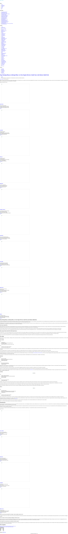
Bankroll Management (3, 30)
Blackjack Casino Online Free (4, 15)
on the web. (16, 398)
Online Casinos (3, 51)
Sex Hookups (2, 58)
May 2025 (2, 72)
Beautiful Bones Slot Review (4, 20)
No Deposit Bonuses (3, 50)
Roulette (2, 54)
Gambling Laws (3, 40)
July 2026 (2, 68)
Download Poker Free (3, 18)
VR (1, 65)
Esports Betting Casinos (4, 38)
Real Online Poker (3, 19)
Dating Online (3, 37)
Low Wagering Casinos (4, 48)
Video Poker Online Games (4, 22)
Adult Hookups (3, 27)
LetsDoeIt (1, 130)
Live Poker (2, 47)
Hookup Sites (2, 43)
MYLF (1, 314)
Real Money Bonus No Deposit (4, 21)
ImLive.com (1, 508)
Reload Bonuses (3, 53)
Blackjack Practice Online (4, 16)
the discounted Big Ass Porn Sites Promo (37, 352)
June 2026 (2, 69)
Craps (2, 36)
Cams (2, 32)
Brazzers (1, 156)
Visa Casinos (2, 64)
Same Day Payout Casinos (4, 55)
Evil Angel (1, 261)
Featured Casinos (3, 39)
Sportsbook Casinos (3, 61)
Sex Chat (2, 57)
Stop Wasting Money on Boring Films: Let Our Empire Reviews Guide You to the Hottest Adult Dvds (24, 75)
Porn (1, 52)
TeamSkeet (1, 235)
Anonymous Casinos (3, 29)
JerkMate (1, 482)
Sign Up (1, 108)
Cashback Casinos (3, 33)
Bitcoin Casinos (3, 31)
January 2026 (2, 70)
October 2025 (2, 71)
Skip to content (1, 0)
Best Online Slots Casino (4, 13)
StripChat (1, 456)
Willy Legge (4, 532)
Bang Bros (1, 183)
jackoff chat (31, 369)
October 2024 (2, 73)
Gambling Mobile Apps (4, 12)
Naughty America (2, 209)
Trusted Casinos (3, 62)
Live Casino (2, 46)
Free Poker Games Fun (4, 17)
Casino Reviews (3, 34)
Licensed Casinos (3, 45)
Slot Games (2, 59)
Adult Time (1, 104)
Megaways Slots (3, 49)
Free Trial (1, 161)
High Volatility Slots (3, 42)
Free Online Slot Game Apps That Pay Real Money (7, 23)
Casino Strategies (3, 35)
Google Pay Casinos (3, 41)
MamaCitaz (1, 287)
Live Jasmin (2, 430)
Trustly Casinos (3, 63)
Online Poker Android (3, 14)
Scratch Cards (3, 56)
